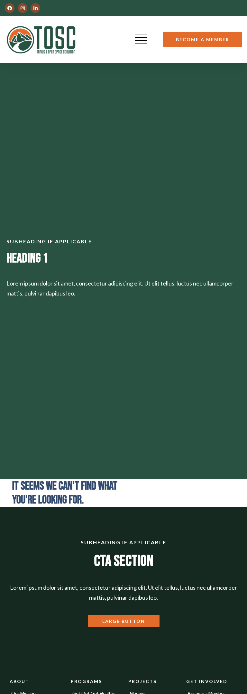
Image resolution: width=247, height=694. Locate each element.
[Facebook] (9, 8)
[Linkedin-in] (35, 8)
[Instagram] (22, 8)
